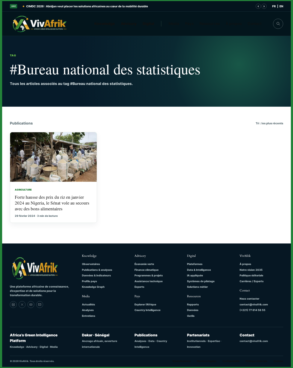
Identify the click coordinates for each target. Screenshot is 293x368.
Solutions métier (197, 286)
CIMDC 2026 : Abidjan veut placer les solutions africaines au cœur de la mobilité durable (87, 6)
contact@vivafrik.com (254, 304)
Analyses (88, 310)
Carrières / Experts (252, 281)
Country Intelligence (147, 310)
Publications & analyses (97, 269)
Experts (139, 286)
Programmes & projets (148, 275)
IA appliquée (195, 275)
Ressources (209, 24)
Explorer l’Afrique (145, 304)
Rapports (193, 304)
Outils (191, 315)
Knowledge (104, 24)
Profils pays (89, 281)
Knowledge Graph (93, 286)
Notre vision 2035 (251, 269)
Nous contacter (249, 298)
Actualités (88, 304)
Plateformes (194, 264)
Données (192, 310)
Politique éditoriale (251, 275)
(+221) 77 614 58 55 (252, 310)
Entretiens (88, 315)
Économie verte (144, 264)
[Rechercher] (278, 24)
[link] (13, 304)
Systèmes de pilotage (200, 281)
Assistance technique (148, 281)
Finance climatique (146, 269)
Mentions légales (206, 361)
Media (174, 24)
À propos (234, 24)
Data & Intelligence (199, 269)
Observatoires (91, 264)
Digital (148, 24)
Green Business (181, 361)
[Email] (39, 304)
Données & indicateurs (96, 275)
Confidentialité (231, 361)
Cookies (278, 361)
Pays (189, 24)
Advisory (129, 24)
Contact (254, 24)
